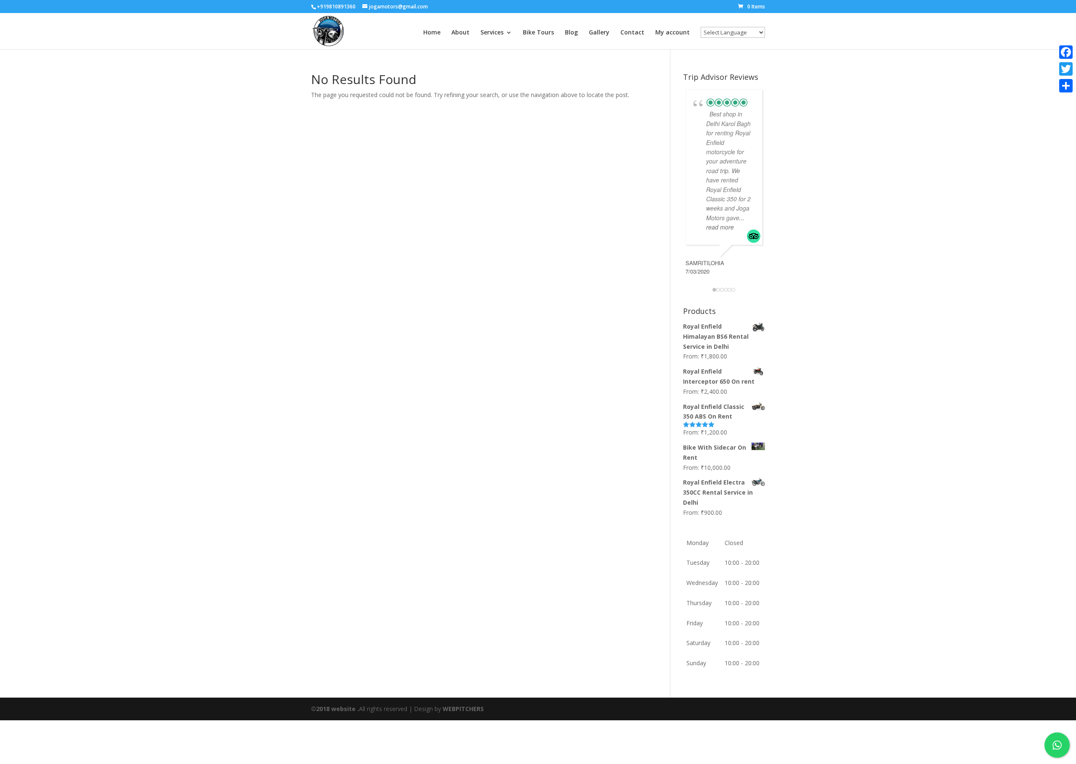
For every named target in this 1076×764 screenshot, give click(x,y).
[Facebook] (1066, 52)
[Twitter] (1066, 69)
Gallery (599, 32)
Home (431, 32)
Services (492, 32)
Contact (632, 32)
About (460, 32)
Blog (571, 32)
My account (672, 32)
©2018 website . (335, 709)
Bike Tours (538, 32)
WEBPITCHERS (463, 709)
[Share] (1066, 85)
